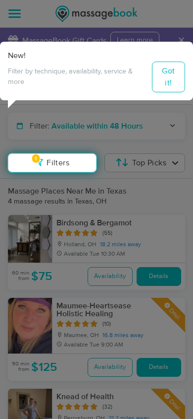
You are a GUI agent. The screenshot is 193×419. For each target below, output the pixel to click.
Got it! (168, 77)
